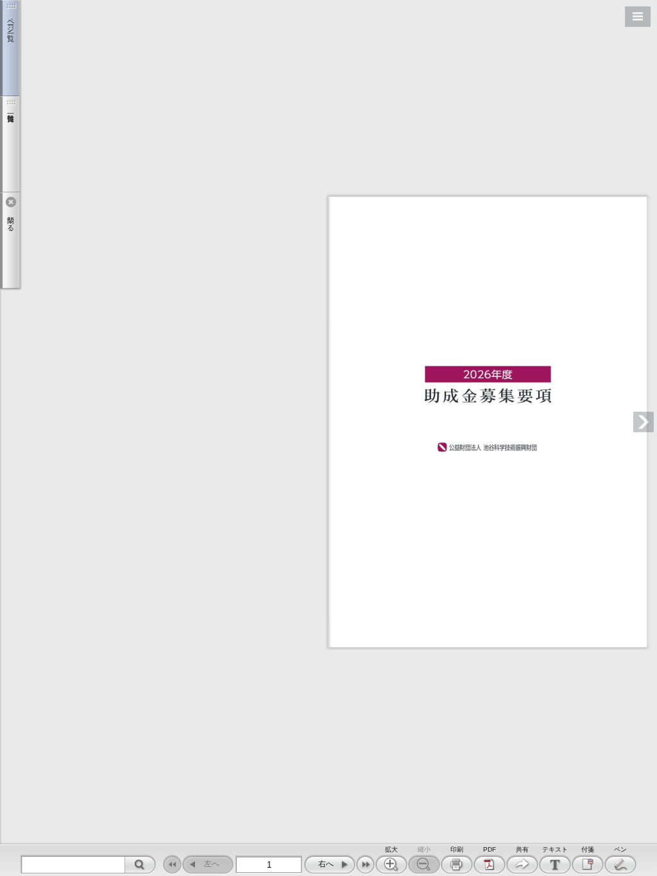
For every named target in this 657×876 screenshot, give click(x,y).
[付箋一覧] (9, 144)
